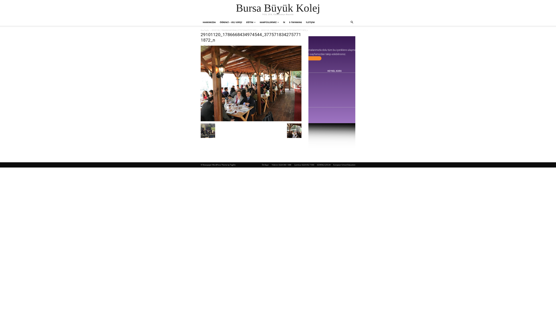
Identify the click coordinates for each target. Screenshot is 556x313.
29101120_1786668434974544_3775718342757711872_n (235, 30)
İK (284, 22)
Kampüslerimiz (268, 22)
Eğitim (249, 22)
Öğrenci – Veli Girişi (231, 22)
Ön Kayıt (265, 165)
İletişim (310, 22)
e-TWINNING (295, 22)
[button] (351, 22)
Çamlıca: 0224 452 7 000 (304, 165)
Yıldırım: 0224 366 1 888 (281, 165)
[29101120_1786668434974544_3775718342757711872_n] (251, 120)
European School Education (344, 165)
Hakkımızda (209, 22)
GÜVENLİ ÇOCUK (324, 165)
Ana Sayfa (205, 30)
